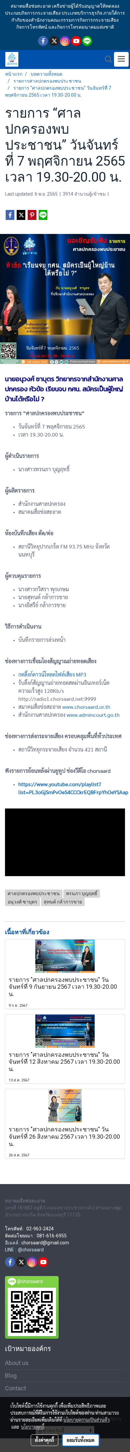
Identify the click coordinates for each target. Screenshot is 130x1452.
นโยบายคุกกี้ (32, 1427)
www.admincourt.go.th (93, 714)
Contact (15, 1388)
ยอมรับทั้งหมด (81, 1440)
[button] (106, 59)
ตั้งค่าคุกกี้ (44, 1440)
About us (17, 1362)
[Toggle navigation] (121, 59)
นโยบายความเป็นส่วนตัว (86, 1420)
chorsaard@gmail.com (45, 1242)
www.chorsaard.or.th (86, 706)
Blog (11, 1375)
